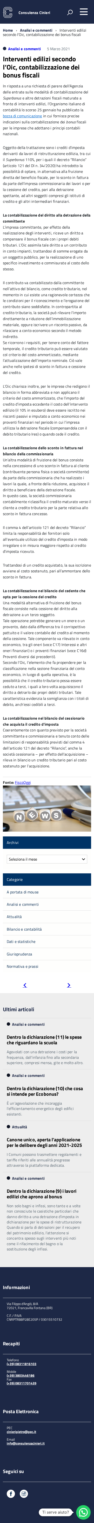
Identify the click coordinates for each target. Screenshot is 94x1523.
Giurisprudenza (19, 954)
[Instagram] (24, 1494)
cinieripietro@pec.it (21, 1431)
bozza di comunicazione (22, 116)
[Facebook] (11, 1494)
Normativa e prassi (22, 966)
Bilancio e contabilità (24, 929)
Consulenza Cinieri (34, 12)
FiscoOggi (23, 782)
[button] (83, 1512)
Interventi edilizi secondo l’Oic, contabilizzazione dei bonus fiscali (41, 67)
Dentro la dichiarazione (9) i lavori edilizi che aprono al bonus (41, 1193)
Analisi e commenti (36, 30)
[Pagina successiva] (69, 985)
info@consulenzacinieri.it (26, 1443)
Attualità (14, 916)
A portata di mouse (23, 892)
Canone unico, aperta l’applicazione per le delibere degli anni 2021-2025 (44, 1142)
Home (8, 30)
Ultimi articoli (18, 1009)
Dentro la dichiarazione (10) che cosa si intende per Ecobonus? (45, 1091)
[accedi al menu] (83, 12)
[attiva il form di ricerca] (69, 12)
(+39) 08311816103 (21, 1363)
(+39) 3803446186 (20, 1375)
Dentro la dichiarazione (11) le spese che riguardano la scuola (44, 1039)
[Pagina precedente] (25, 985)
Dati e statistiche (21, 941)
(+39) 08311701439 (21, 1383)
